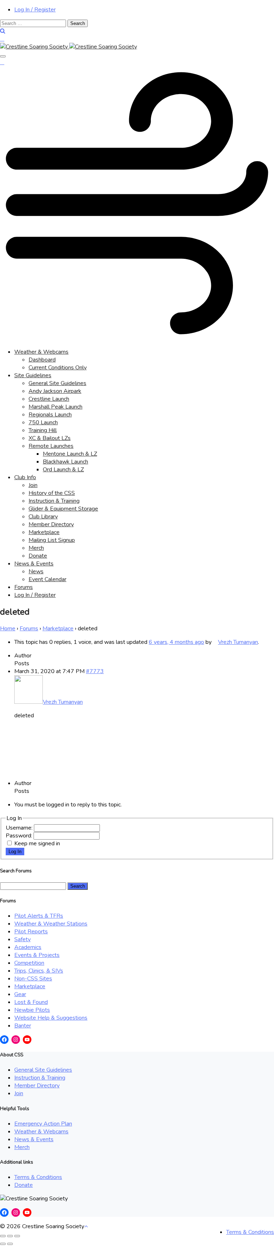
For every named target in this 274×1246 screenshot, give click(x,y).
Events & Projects (37, 955)
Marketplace (44, 532)
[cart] (2, 39)
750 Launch (43, 422)
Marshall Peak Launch (55, 407)
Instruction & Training (54, 501)
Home (7, 628)
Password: (20, 836)
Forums (23, 587)
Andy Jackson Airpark (55, 391)
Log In (15, 851)
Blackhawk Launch (65, 462)
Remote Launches (51, 446)
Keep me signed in (37, 843)
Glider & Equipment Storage (63, 509)
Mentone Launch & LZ (70, 454)
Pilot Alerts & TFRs (38, 916)
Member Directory (51, 524)
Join (33, 485)
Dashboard (42, 360)
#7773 (95, 671)
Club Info (25, 477)
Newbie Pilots (32, 1010)
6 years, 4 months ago (176, 642)
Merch (36, 548)
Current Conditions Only (58, 367)
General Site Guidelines (57, 383)
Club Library (43, 517)
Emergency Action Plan (43, 1124)
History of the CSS (52, 493)
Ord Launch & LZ (63, 469)
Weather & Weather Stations (50, 924)
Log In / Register (35, 10)
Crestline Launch (49, 399)
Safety (22, 939)
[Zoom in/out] (17, 1236)
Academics (27, 947)
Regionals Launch (50, 415)
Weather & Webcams (41, 352)
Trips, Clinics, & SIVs (38, 971)
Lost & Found (31, 1002)
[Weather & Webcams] (137, 338)
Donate (38, 556)
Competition (29, 963)
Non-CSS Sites (33, 979)
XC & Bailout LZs (50, 438)
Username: (20, 828)
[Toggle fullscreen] (10, 1236)
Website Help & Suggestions (50, 1018)
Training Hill (43, 430)
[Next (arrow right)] (10, 1244)
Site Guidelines (32, 375)
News (36, 571)
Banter (22, 1026)
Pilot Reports (31, 931)
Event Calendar (47, 579)
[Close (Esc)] (3, 1236)
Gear (20, 994)
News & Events (34, 564)
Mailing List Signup (52, 540)
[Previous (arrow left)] (3, 1244)
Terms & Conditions (38, 1177)
